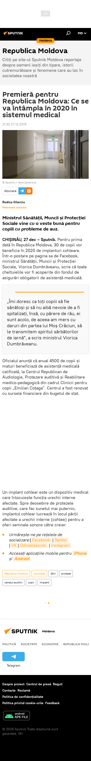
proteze (66, 573)
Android (21, 558)
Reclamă (24, 690)
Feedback (52, 703)
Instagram (60, 545)
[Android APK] (16, 716)
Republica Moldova (16, 573)
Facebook (41, 540)
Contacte (9, 690)
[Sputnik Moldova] (14, 35)
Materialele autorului (14, 207)
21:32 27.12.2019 (14, 124)
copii (31, 582)
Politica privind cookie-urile (22, 703)
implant (44, 582)
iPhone (80, 553)
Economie (50, 644)
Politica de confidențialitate (22, 697)
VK (14, 545)
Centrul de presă (38, 684)
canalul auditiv (13, 582)
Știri (53, 573)
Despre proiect (13, 684)
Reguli (58, 684)
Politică (9, 644)
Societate (39, 573)
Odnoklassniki (33, 545)
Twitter (61, 540)
